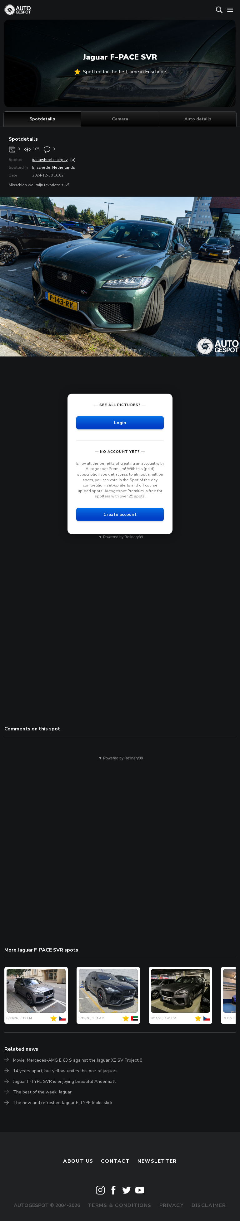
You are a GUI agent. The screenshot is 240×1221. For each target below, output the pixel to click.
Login (120, 422)
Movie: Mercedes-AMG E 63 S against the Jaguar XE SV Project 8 (77, 1060)
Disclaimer (209, 1205)
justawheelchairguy (50, 159)
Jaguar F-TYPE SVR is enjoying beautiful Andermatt (64, 1081)
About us (78, 1161)
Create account (120, 514)
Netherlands (63, 167)
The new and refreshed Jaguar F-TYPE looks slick (62, 1103)
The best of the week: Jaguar (42, 1092)
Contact (115, 1161)
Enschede (41, 167)
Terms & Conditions (120, 1205)
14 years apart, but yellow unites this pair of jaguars (65, 1071)
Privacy (171, 1205)
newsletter (157, 1161)
